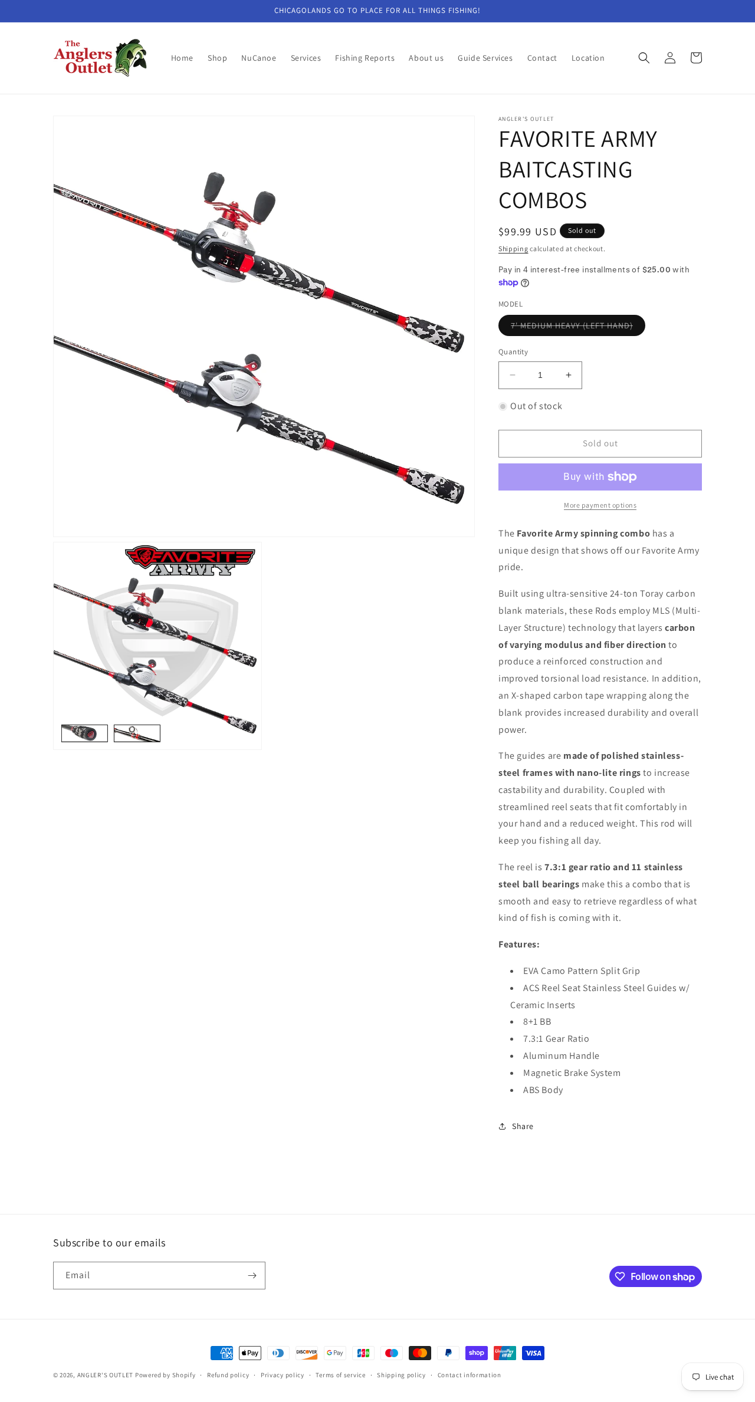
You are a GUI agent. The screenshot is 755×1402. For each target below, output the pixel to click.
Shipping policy (401, 1375)
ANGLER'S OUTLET (105, 1375)
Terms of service (340, 1375)
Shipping (513, 248)
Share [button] (523, 1126)
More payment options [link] (600, 505)
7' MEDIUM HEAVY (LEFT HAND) (578, 328)
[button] (644, 58)
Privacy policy (282, 1375)
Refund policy (228, 1375)
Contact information (469, 1375)
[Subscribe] (252, 1275)
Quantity (513, 352)
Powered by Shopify (165, 1375)
